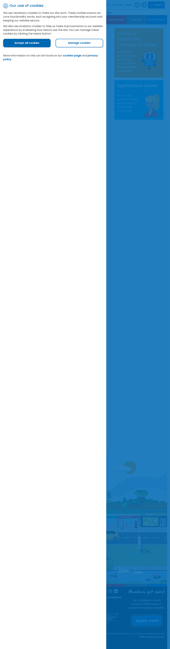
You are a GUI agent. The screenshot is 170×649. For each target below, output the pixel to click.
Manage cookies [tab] (79, 43)
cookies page (72, 55)
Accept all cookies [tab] (26, 43)
